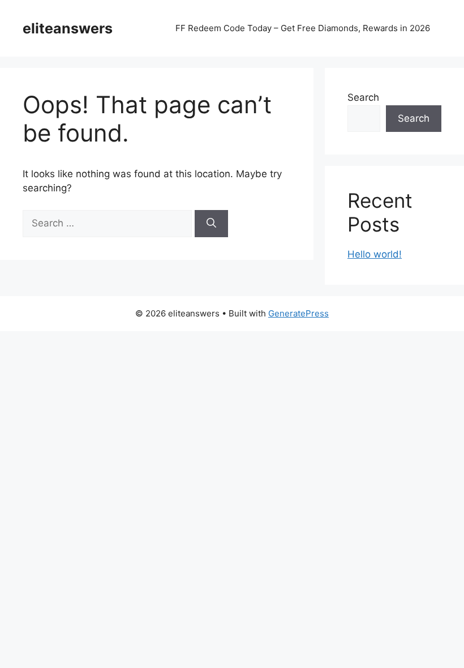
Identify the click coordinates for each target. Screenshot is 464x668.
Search (363, 97)
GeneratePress (298, 313)
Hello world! (374, 254)
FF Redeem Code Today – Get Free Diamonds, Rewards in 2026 (302, 28)
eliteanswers (68, 28)
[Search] (211, 223)
